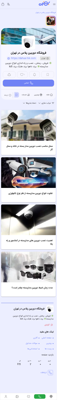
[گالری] (17, 396)
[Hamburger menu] (54, 4)
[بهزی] (44, 4)
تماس (26, 83)
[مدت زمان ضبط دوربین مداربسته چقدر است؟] (28, 267)
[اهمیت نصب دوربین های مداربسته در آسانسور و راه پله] (28, 219)
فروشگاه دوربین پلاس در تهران (45, 12)
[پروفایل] (5, 396)
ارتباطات (43, 372)
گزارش (46, 324)
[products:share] (9, 74)
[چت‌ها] (39, 396)
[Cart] (3, 4)
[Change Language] (8, 4)
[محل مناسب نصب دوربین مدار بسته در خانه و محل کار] (28, 125)
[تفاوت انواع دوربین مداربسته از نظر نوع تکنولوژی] (28, 172)
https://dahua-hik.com (23, 58)
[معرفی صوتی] (51, 396)
